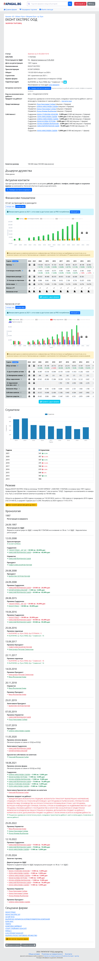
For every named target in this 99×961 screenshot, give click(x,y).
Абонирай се (80, 4)
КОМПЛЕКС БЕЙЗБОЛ (13, 926)
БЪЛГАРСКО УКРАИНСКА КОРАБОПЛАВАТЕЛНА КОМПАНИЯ (27, 919)
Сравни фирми (11, 9)
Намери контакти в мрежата (40, 88)
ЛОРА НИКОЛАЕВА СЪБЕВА (47, 117)
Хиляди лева (10, 206)
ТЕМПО (8, 924)
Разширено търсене (29, 9)
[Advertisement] (52, 38)
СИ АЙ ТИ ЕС (10, 917)
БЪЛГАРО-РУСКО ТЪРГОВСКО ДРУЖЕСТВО (21, 935)
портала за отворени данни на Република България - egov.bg (61, 956)
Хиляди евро (20, 206)
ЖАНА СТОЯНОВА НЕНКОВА (47, 114)
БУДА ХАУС (9, 921)
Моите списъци (47, 9)
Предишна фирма (13, 945)
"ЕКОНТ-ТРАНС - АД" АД (17, 550)
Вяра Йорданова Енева (17, 677)
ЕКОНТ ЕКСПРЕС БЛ (12, 914)
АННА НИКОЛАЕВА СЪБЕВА (47, 131)
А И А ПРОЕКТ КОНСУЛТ (14, 933)
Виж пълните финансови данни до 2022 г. (22, 505)
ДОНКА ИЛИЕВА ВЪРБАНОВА (48, 124)
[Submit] (29, 4)
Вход (92, 4)
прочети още (67, 101)
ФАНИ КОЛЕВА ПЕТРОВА (46, 121)
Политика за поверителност (52, 954)
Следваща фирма (28, 945)
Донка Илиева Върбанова (46, 111)
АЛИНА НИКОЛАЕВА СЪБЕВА (47, 106)
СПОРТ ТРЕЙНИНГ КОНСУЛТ (16, 928)
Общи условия (34, 954)
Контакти (68, 954)
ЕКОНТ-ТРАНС (14, 606)
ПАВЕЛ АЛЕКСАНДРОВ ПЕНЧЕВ (20, 565)
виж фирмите (54, 85)
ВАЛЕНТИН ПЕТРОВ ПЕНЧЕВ (19, 576)
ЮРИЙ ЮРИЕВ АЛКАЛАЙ (18, 590)
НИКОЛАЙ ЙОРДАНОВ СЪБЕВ (48, 126)
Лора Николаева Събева (46, 104)
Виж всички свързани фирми (18, 939)
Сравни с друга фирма (50, 297)
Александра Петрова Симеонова (21, 649)
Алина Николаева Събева (46, 109)
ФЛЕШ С (8, 931)
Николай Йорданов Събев (19, 757)
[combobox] (47, 4)
